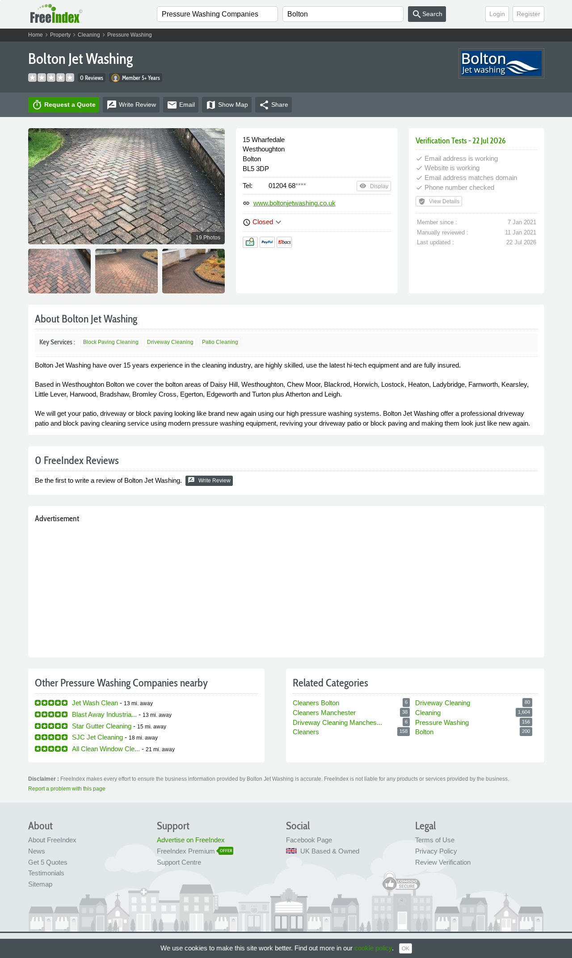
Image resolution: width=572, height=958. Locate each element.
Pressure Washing (129, 35)
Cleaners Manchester (324, 712)
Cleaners (306, 732)
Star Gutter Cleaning (101, 726)
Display (373, 185)
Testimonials (46, 873)
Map (227, 105)
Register (528, 13)
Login (497, 13)
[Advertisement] (286, 588)
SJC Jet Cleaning (97, 737)
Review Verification (443, 862)
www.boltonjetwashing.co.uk (294, 203)
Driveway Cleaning (170, 342)
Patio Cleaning (220, 342)
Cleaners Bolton (316, 703)
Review (131, 105)
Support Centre (179, 862)
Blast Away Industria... (104, 714)
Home (35, 35)
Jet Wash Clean (95, 703)
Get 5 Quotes (47, 862)
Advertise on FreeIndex (191, 840)
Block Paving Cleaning (111, 342)
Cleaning (89, 35)
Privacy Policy (436, 851)
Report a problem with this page (66, 789)
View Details (438, 201)
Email (181, 105)
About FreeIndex (52, 840)
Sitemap (40, 884)
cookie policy (373, 948)
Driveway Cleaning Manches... (337, 722)
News (36, 851)
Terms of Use (434, 840)
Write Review (209, 480)
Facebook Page (309, 840)
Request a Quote (64, 105)
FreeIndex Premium (186, 851)
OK (405, 948)
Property (60, 35)
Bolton (424, 732)
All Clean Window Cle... (106, 749)
